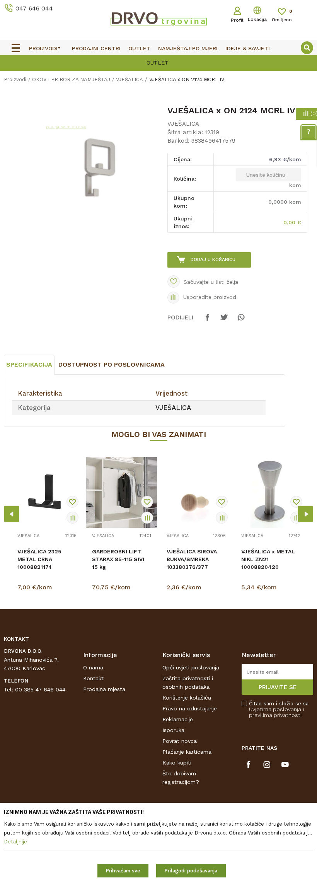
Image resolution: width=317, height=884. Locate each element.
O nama (93, 667)
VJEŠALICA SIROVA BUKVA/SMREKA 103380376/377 (192, 559)
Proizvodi (15, 79)
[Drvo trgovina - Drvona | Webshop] (158, 18)
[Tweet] (224, 321)
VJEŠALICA (129, 79)
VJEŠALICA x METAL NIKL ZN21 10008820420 (268, 559)
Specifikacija (29, 364)
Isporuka (173, 730)
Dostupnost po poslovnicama (111, 364)
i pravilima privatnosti (276, 712)
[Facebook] (207, 321)
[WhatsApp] (241, 321)
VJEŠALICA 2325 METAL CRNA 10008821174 (39, 559)
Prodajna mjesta (104, 689)
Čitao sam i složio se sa (278, 709)
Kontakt (93, 678)
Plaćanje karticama (186, 752)
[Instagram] (267, 764)
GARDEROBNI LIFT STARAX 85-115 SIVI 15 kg (118, 559)
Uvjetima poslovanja (275, 709)
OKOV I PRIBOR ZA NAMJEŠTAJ (71, 79)
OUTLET (158, 63)
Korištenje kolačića (186, 698)
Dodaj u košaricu (213, 259)
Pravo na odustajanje (189, 708)
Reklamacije (177, 719)
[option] (158, 62)
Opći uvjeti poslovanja (190, 667)
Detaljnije (48, 588)
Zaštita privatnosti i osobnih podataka (187, 682)
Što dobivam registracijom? (180, 777)
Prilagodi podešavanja (190, 871)
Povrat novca (179, 741)
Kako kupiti (176, 762)
